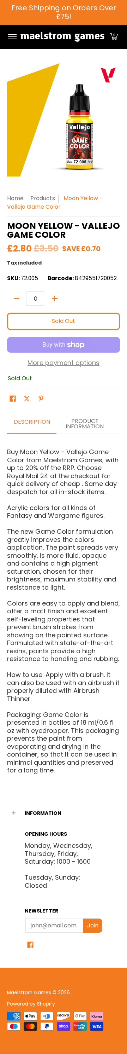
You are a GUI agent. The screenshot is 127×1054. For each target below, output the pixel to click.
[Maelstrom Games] (62, 36)
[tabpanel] (63, 608)
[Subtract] (16, 298)
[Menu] (12, 37)
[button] (114, 37)
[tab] (31, 424)
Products (42, 198)
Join (92, 925)
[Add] (54, 298)
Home (15, 198)
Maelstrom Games (29, 992)
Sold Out (63, 321)
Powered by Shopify (31, 1004)
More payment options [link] (63, 363)
